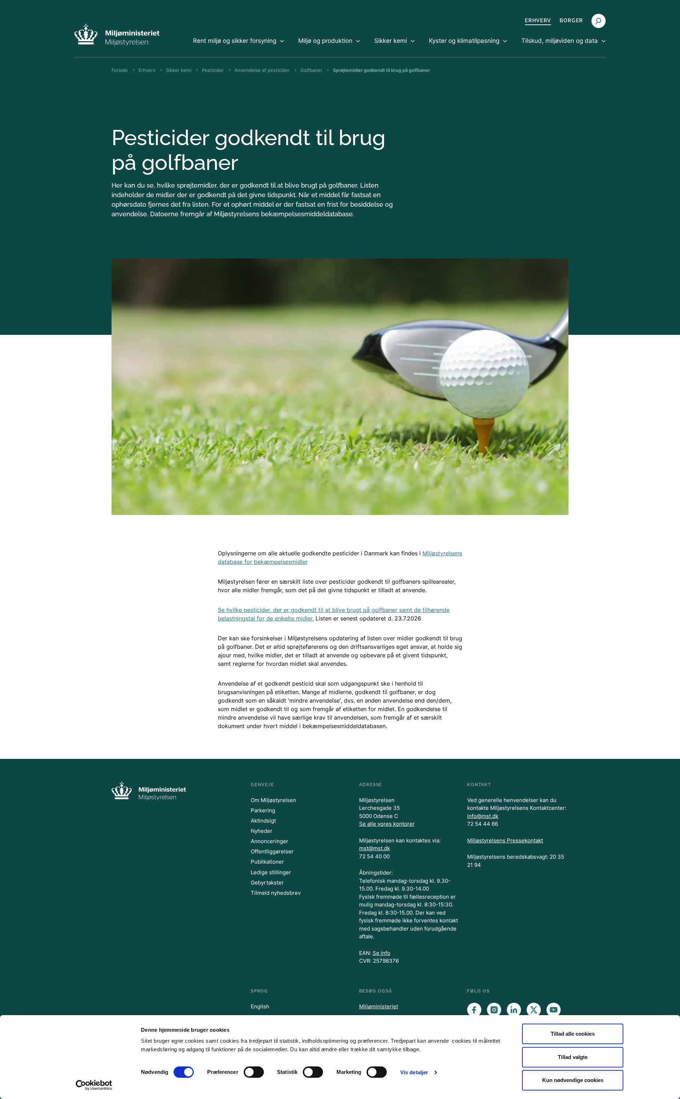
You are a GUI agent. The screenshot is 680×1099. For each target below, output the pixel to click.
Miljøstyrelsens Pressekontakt (505, 840)
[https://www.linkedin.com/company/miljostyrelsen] (514, 1010)
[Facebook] (474, 1010)
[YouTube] (553, 1010)
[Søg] (598, 21)
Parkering (263, 810)
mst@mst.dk (374, 848)
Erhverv (538, 20)
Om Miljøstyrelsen (273, 800)
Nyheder (261, 831)
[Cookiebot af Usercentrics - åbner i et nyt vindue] (94, 1085)
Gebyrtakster (267, 882)
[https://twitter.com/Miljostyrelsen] (534, 1010)
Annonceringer (269, 841)
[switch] (254, 1072)
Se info (381, 953)
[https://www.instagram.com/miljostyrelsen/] (494, 1010)
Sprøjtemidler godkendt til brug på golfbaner (381, 70)
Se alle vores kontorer (387, 823)
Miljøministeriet (378, 1006)
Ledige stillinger (271, 872)
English (260, 1006)
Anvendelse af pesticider (262, 70)
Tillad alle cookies (573, 1034)
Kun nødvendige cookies (573, 1080)
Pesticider (213, 70)
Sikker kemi (178, 70)
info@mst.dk (482, 816)
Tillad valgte (573, 1057)
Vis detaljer (414, 1072)
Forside (120, 70)
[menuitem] (238, 46)
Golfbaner (311, 70)
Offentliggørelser (272, 851)
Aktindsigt (263, 820)
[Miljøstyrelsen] (116, 34)
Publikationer (267, 861)
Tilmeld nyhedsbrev (276, 892)
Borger (571, 20)
